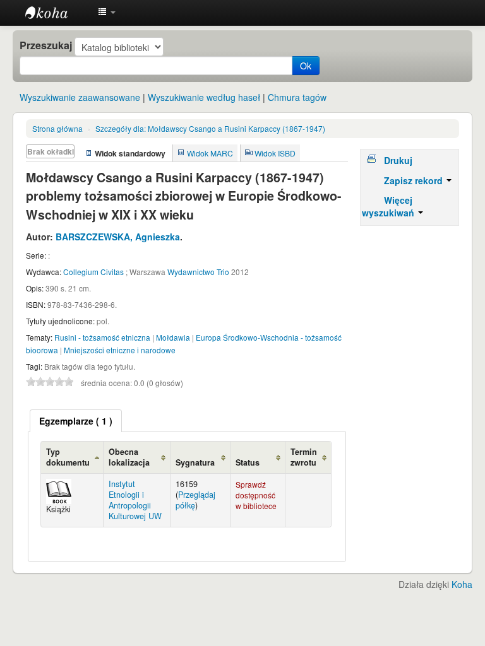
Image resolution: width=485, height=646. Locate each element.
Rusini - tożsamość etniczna (102, 337)
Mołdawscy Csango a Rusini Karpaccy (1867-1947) (210, 128)
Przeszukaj (46, 45)
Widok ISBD (275, 153)
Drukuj (398, 160)
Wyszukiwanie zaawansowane (80, 97)
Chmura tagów (297, 97)
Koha (462, 584)
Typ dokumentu (68, 457)
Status (248, 462)
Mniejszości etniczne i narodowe (120, 349)
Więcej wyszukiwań (389, 206)
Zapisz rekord (414, 180)
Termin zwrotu (303, 457)
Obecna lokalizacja (129, 457)
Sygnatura (195, 462)
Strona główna (57, 128)
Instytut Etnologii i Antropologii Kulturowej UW (56, 12)
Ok (305, 65)
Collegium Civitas (93, 271)
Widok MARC (210, 153)
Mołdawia (173, 337)
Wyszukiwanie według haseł (204, 97)
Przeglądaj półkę (195, 500)
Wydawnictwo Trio (198, 271)
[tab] (76, 420)
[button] (106, 12)
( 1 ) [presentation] (75, 420)
